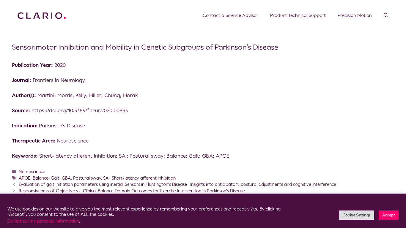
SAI (106, 178)
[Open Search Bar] (386, 15)
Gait (55, 178)
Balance (40, 178)
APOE (24, 178)
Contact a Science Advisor (230, 15)
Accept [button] (388, 215)
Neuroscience (32, 171)
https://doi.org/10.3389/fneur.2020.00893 (80, 110)
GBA (66, 178)
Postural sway (87, 178)
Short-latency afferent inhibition (144, 178)
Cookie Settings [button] (357, 215)
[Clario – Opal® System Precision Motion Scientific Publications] (41, 15)
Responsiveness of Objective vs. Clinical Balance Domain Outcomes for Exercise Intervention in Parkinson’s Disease (132, 191)
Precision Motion (355, 15)
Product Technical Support (298, 15)
